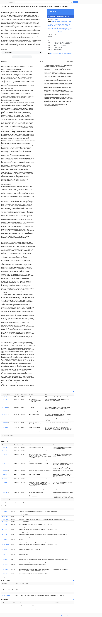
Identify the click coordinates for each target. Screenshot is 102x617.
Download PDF (52, 16)
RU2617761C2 (5, 488)
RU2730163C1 (5, 573)
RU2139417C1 (5, 516)
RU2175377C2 (5, 411)
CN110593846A (5, 521)
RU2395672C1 (5, 450)
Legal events (66, 53)
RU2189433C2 (5, 414)
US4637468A (5, 396)
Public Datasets (50, 615)
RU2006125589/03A (6, 585)
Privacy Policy (61, 615)
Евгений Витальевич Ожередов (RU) (55, 28)
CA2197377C (4, 527)
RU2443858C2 (5, 460)
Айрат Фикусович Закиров (59, 25)
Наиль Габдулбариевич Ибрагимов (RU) (59, 21)
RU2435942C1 (5, 454)
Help (67, 615)
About (35, 615)
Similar (67, 16)
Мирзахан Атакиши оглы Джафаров (55, 31)
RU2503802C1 (5, 467)
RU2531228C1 (5, 478)
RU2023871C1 (5, 403)
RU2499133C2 (5, 463)
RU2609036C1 (5, 482)
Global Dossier (61, 56)
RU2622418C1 (5, 492)
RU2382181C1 (5, 547)
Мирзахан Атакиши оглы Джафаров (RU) (61, 29)
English (56, 19)
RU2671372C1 (5, 564)
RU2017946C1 (5, 399)
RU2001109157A (5, 544)
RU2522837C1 (5, 474)
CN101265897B (5, 514)
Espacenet (55, 56)
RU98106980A (5, 407)
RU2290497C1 (5, 554)
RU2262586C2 (5, 431)
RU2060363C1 (5, 537)
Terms (56, 615)
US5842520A (4, 524)
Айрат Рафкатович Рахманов (66, 27)
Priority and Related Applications (59, 54)
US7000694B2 (5, 539)
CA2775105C (4, 532)
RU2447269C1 (5, 534)
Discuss (66, 56)
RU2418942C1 (5, 567)
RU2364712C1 (5, 447)
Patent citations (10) (54, 53)
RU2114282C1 (5, 562)
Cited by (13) (60, 53)
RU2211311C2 (5, 418)
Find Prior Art (61, 16)
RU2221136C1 (5, 422)
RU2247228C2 (5, 427)
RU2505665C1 (5, 470)
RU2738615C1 (5, 559)
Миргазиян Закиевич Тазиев (56, 24)
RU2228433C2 (5, 529)
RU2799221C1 (5, 495)
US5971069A (4, 557)
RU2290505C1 (5, 549)
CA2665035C (4, 511)
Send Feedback (41, 615)
